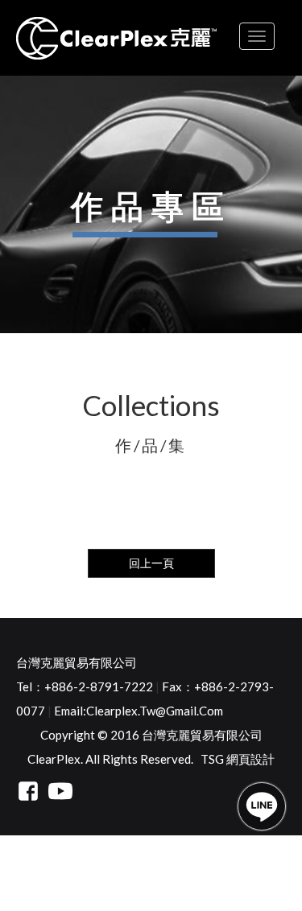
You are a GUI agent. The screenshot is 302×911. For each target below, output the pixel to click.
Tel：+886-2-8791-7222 (84, 686)
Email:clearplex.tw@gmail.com (138, 710)
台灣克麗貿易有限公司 (76, 662)
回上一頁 (151, 563)
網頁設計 (250, 759)
